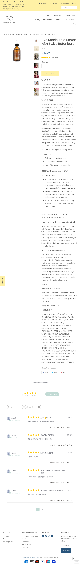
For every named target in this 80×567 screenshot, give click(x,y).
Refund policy (7, 542)
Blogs (75, 24)
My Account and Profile (30, 536)
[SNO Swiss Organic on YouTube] (52, 537)
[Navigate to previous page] (33, 509)
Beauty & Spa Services (43, 20)
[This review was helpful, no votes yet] (67, 445)
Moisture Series (15, 34)
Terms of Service (9, 539)
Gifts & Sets (70, 16)
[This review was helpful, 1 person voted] (67, 427)
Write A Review (52, 394)
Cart (75, 3)
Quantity (44, 62)
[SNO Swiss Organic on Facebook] (42, 537)
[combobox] (15, 407)
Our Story (6, 536)
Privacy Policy (25, 557)
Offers (58, 20)
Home (48, 16)
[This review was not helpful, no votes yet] (71, 427)
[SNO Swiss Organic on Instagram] (49, 537)
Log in (56, 3)
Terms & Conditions (34, 557)
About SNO (69, 20)
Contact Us (26, 539)
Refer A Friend (46, 3)
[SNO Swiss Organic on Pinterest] (46, 537)
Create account (65, 3)
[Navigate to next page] (47, 509)
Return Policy (26, 544)
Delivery (25, 547)
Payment (25, 542)
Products (58, 16)
